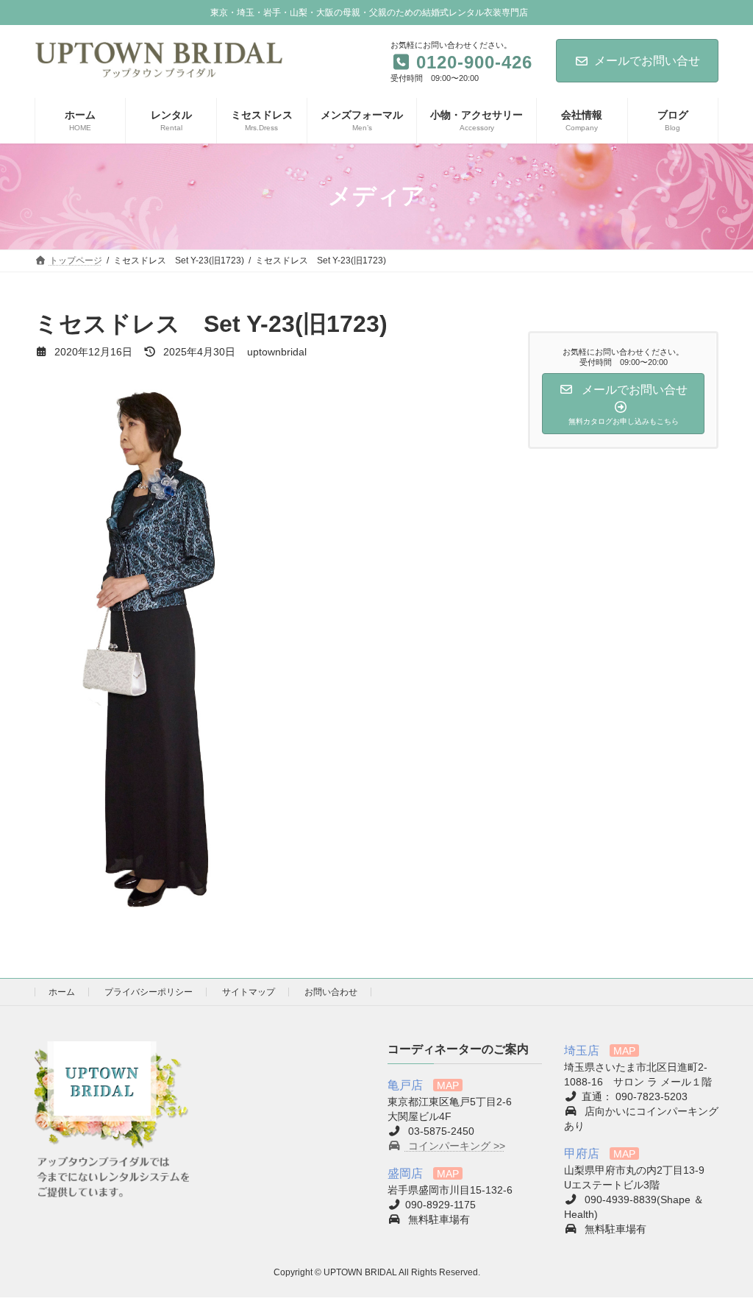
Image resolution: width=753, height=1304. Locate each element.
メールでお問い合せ (647, 60)
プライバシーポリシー (148, 992)
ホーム (62, 992)
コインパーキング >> (455, 1146)
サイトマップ (248, 992)
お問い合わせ (330, 992)
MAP (448, 1085)
